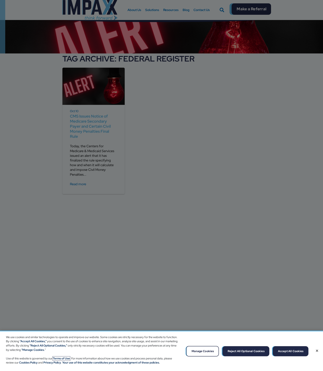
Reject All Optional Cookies (246, 351)
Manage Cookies (203, 351)
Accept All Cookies (291, 351)
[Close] (317, 351)
